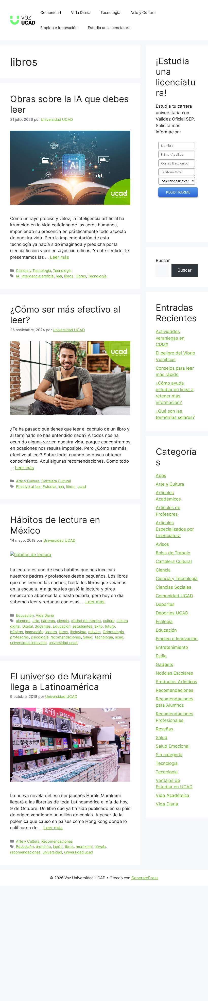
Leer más (59, 257)
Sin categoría (169, 754)
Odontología (113, 632)
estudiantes (82, 626)
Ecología (164, 621)
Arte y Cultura (142, 12)
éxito (98, 626)
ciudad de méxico (86, 620)
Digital (27, 626)
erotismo (43, 846)
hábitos (16, 632)
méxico (94, 632)
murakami (84, 846)
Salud (87, 637)
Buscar (163, 260)
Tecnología (110, 12)
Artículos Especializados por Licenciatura (175, 529)
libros (69, 276)
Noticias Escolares (174, 673)
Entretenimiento (172, 647)
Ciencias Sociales (173, 587)
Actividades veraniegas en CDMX (170, 338)
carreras (48, 620)
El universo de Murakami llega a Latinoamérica (61, 681)
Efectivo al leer (28, 486)
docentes (43, 626)
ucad (82, 486)
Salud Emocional (172, 746)
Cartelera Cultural (56, 481)
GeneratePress (145, 877)
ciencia (63, 620)
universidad (52, 852)
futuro (110, 626)
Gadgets (164, 664)
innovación (34, 632)
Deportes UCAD (172, 612)
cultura (108, 620)
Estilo (161, 655)
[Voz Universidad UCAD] (22, 19)
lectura (51, 632)
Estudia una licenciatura (109, 27)
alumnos (23, 620)
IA (18, 276)
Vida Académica (172, 795)
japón (57, 846)
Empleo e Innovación (59, 27)
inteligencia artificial (38, 276)
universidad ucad (63, 642)
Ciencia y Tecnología (33, 270)
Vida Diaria (80, 12)
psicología (39, 637)
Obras (81, 276)
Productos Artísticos (176, 681)
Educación (25, 615)
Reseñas (164, 728)
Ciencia (163, 570)
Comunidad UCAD (174, 595)
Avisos (162, 544)
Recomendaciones (57, 841)
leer (59, 276)
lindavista (78, 632)
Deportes (165, 604)
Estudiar (49, 486)
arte (35, 620)
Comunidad (50, 12)
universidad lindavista (28, 642)
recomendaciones (65, 637)
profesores (19, 637)
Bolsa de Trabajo (173, 552)
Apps (161, 475)
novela (100, 846)
